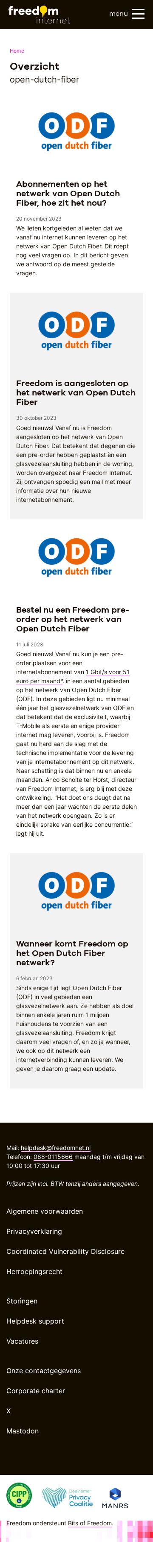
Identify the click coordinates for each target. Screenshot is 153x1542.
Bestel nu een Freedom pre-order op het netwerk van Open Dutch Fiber (72, 619)
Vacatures (22, 1341)
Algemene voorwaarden (44, 1211)
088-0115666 (53, 1156)
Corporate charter (35, 1390)
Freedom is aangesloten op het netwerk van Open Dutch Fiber (76, 392)
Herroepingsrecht (34, 1271)
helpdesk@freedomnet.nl (56, 1147)
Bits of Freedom (90, 1523)
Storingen (21, 1301)
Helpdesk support (35, 1321)
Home (17, 50)
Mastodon (22, 1431)
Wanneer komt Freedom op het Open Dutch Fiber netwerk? (72, 952)
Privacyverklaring (34, 1231)
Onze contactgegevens (43, 1370)
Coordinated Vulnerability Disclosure (65, 1251)
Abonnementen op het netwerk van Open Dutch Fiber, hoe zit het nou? (68, 193)
